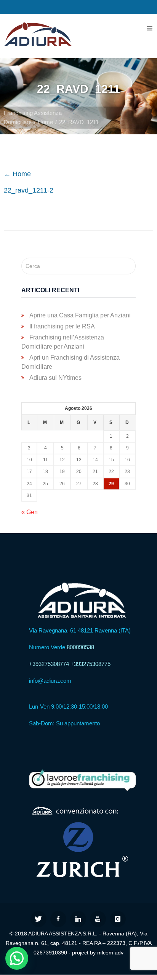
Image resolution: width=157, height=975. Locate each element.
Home (45, 122)
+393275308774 (49, 664)
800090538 (80, 647)
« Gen (29, 512)
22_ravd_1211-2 (28, 190)
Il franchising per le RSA (62, 326)
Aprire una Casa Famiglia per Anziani (80, 315)
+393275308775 (90, 664)
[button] (16, 958)
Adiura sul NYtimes (55, 377)
